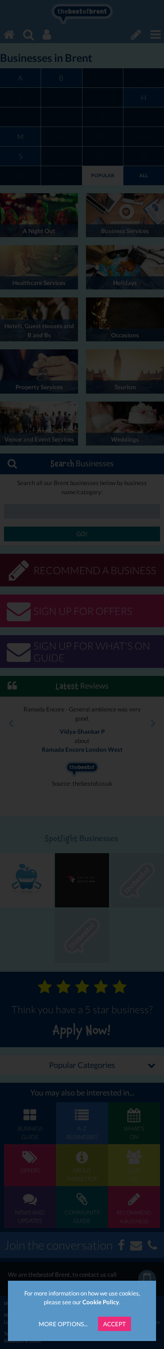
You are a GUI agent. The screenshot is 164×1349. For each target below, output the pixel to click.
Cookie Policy (100, 1301)
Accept (114, 1323)
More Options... (63, 1323)
